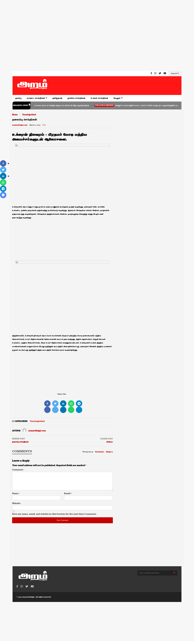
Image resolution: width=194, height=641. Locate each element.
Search (174, 74)
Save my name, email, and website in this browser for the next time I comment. (54, 514)
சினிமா (109, 442)
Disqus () (109, 452)
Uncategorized (93, 105)
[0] (3, 163)
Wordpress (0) (88, 452)
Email (68, 493)
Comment (18, 470)
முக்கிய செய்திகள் (76, 98)
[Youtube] (165, 73)
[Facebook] (151, 73)
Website (16, 503)
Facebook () (99, 452)
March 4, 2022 (35, 125)
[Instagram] (155, 73)
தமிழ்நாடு (57, 98)
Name (15, 493)
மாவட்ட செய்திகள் (36, 98)
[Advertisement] (79, 17)
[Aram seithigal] (32, 85)
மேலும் (117, 98)
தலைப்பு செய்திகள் (20, 442)
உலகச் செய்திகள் (99, 98)
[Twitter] (160, 73)
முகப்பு (18, 98)
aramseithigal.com (19, 125)
